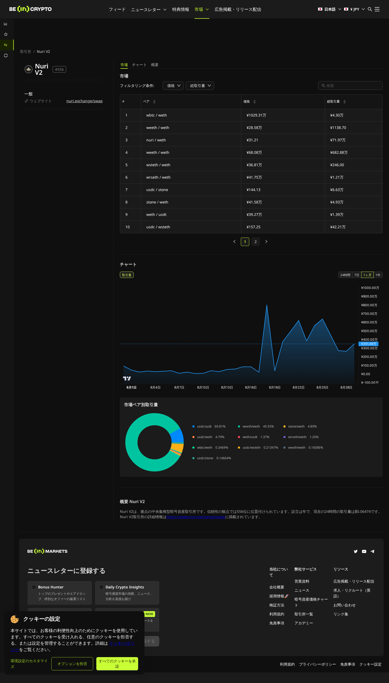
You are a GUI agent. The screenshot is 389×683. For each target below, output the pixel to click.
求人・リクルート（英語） (351, 593)
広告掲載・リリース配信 (238, 9)
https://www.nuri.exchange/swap (195, 516)
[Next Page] (266, 242)
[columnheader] (191, 102)
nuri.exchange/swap (84, 100)
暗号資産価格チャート (311, 602)
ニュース (302, 590)
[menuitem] (7, 23)
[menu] (7, 39)
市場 (199, 9)
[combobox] (353, 85)
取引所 (25, 51)
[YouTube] (364, 552)
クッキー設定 (370, 664)
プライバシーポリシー (317, 664)
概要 (155, 64)
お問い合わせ (344, 604)
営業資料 (302, 581)
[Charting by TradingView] (127, 378)
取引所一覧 (304, 613)
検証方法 (276, 604)
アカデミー (304, 622)
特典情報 (180, 9)
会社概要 (276, 586)
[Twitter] (355, 552)
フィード (117, 9)
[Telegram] (372, 552)
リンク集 (340, 613)
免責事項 (276, 622)
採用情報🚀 (279, 595)
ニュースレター (146, 9)
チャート (139, 64)
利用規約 (276, 613)
